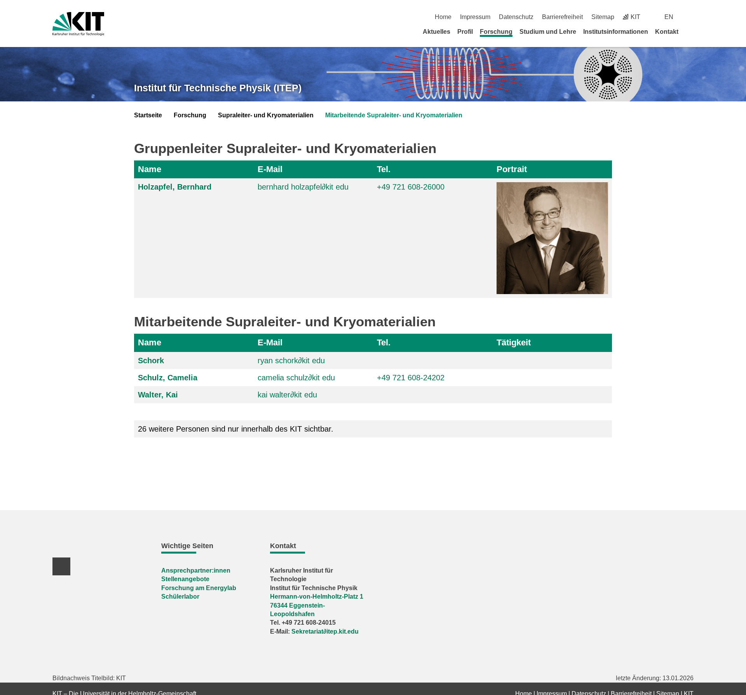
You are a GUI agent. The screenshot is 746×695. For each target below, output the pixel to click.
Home (443, 17)
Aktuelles (436, 31)
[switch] (691, 17)
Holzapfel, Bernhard (174, 187)
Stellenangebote (185, 579)
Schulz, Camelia (167, 377)
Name (149, 169)
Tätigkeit (514, 342)
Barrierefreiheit (562, 17)
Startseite (148, 115)
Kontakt (666, 31)
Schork (151, 360)
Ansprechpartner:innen (195, 570)
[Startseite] (691, 31)
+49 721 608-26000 (410, 187)
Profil (465, 31)
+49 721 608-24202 (410, 377)
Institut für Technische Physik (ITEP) (218, 87)
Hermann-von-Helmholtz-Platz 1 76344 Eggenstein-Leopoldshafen (316, 605)
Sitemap (602, 17)
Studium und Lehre (547, 31)
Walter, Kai (158, 394)
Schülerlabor (180, 596)
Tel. (383, 169)
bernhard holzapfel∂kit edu (303, 187)
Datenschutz (516, 17)
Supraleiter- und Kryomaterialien (266, 115)
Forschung (496, 31)
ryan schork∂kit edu (291, 360)
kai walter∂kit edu (287, 394)
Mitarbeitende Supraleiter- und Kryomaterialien (393, 115)
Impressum (475, 17)
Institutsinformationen (615, 31)
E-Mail (270, 169)
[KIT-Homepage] (78, 24)
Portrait (512, 169)
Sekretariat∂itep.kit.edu (325, 631)
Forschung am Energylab (198, 588)
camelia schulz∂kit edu (296, 377)
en (668, 17)
